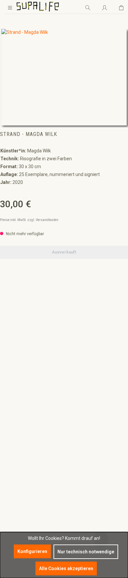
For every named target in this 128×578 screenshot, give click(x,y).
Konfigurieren (32, 551)
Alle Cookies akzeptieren (66, 568)
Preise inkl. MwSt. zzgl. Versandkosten (29, 220)
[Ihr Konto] (104, 6)
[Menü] (10, 6)
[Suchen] (88, 6)
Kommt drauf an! (82, 538)
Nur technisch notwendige (85, 551)
